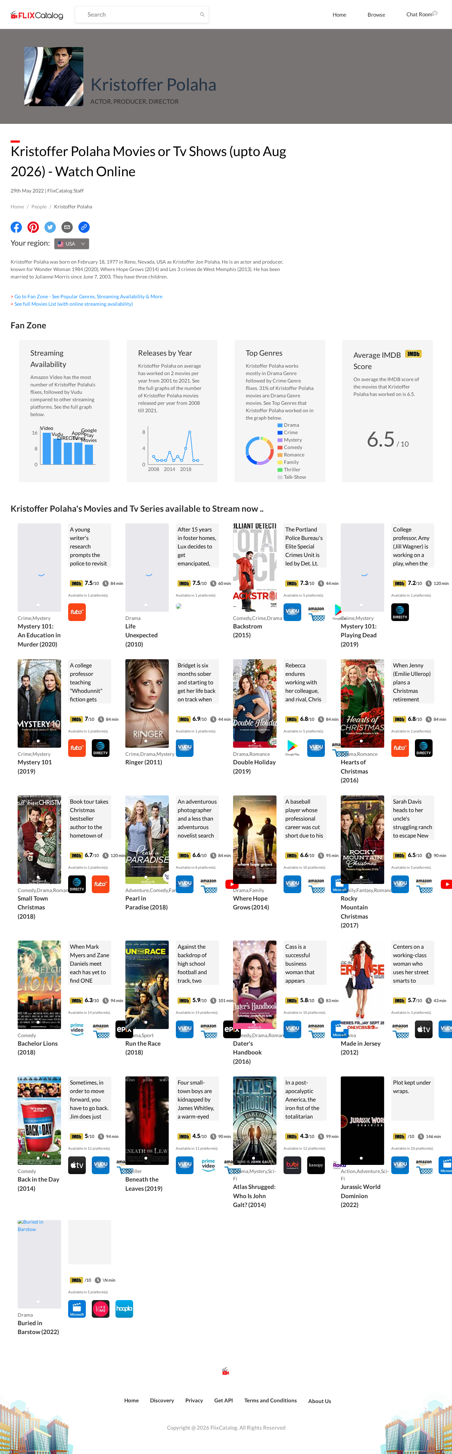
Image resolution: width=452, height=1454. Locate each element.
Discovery (162, 1400)
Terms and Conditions (270, 1400)
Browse (376, 14)
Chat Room (419, 14)
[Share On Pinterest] (33, 227)
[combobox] (71, 243)
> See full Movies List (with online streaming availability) (72, 304)
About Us (319, 1401)
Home (339, 14)
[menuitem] (339, 14)
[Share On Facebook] (16, 227)
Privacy (194, 1400)
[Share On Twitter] (50, 227)
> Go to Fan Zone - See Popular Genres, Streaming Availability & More (86, 296)
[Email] (67, 227)
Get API (223, 1400)
